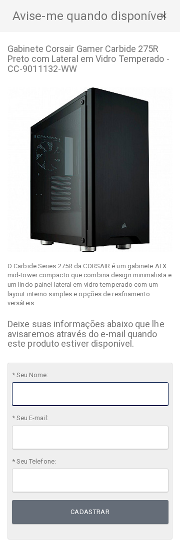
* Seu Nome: (30, 375)
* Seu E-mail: (30, 418)
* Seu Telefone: (34, 461)
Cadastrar (90, 512)
